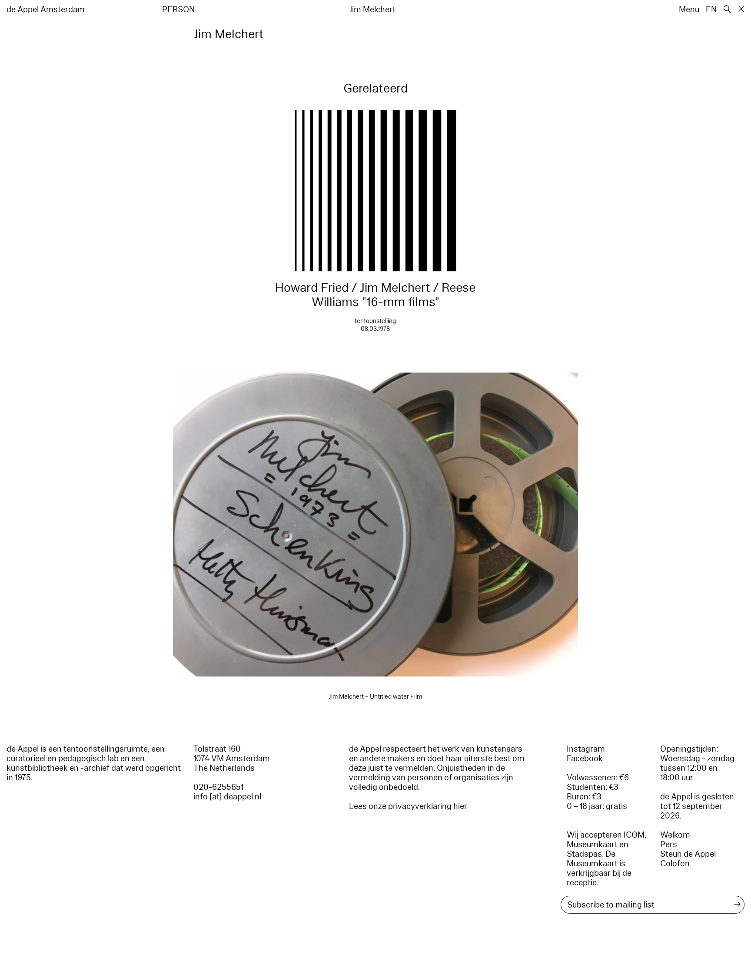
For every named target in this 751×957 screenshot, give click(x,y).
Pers (668, 844)
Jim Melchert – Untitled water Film (375, 697)
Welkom (675, 835)
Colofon (675, 863)
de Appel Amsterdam (46, 9)
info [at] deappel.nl (227, 796)
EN (711, 9)
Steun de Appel (688, 854)
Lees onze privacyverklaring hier (408, 806)
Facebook (585, 758)
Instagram (586, 749)
